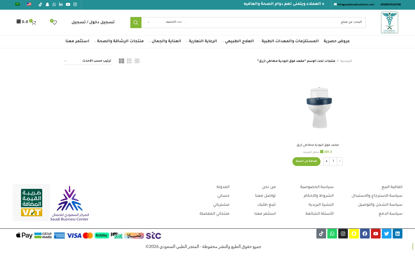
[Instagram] (343, 233)
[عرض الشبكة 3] (129, 61)
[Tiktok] (321, 233)
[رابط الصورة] (69, 203)
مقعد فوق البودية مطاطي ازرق (318, 145)
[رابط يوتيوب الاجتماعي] (68, 5)
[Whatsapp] (332, 233)
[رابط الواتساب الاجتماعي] (54, 5)
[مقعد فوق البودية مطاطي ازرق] (317, 106)
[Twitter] (387, 233)
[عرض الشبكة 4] (121, 61)
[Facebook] (365, 233)
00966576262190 (391, 4)
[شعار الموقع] (389, 23)
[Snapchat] (354, 233)
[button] (306, 161)
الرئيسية (346, 61)
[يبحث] (135, 22)
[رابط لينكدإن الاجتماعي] (61, 5)
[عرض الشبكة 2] (137, 61)
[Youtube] (376, 233)
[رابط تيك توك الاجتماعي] (40, 5)
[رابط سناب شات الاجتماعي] (47, 5)
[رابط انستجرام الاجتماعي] (75, 5)
